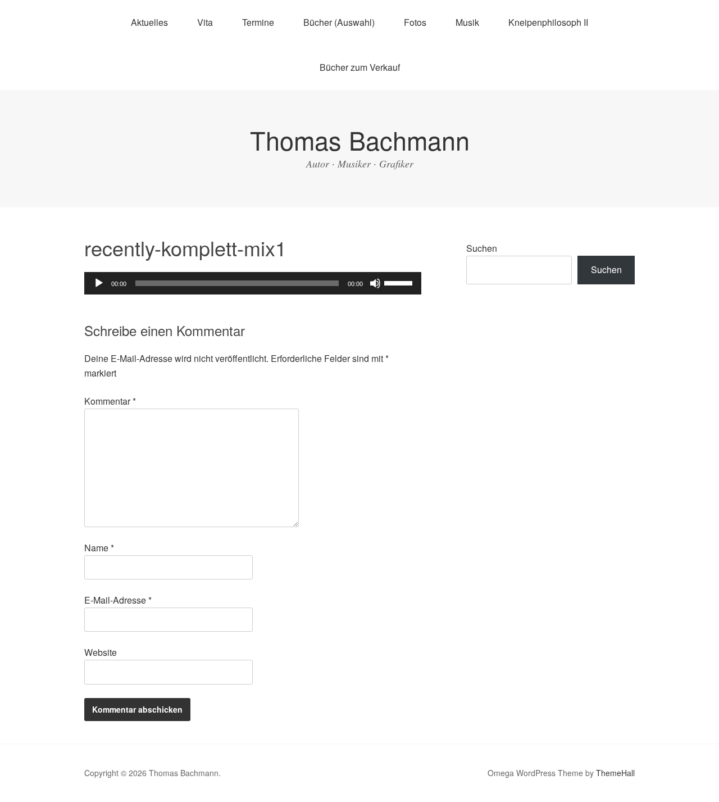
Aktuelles (149, 22)
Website (100, 652)
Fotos (415, 22)
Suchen (481, 248)
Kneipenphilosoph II (548, 22)
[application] (252, 283)
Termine (258, 22)
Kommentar (110, 401)
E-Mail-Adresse (118, 599)
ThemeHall (615, 772)
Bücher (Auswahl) (339, 22)
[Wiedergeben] (98, 283)
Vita (205, 22)
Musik (467, 22)
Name (99, 547)
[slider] (400, 282)
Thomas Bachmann (360, 139)
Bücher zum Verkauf (360, 67)
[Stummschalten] (375, 283)
